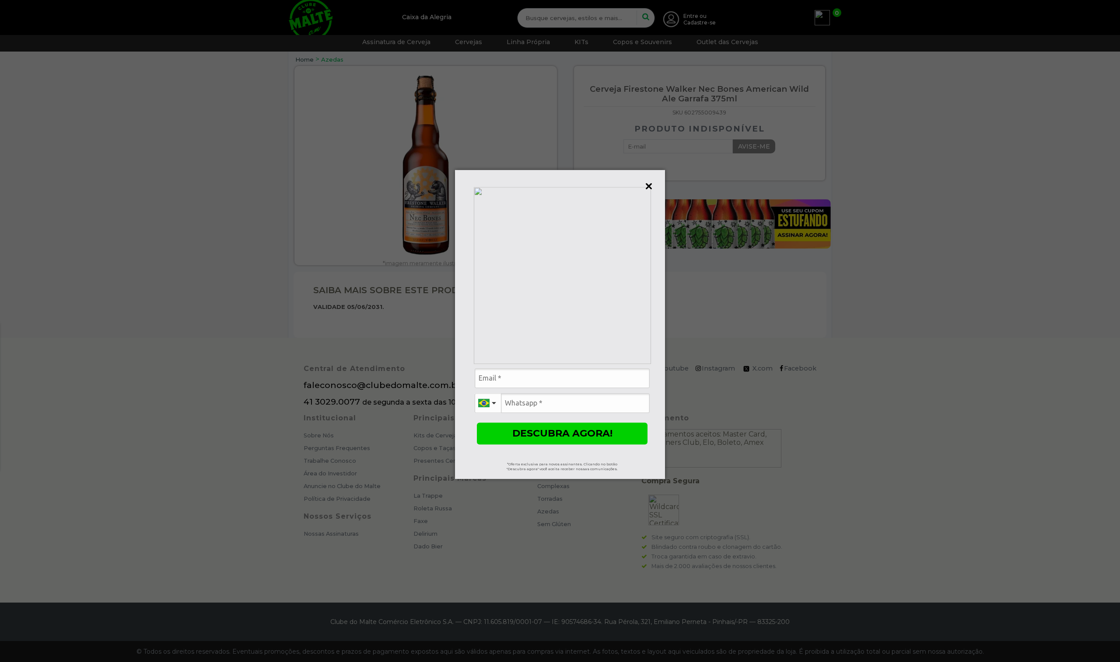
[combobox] (488, 403)
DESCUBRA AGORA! (562, 433)
